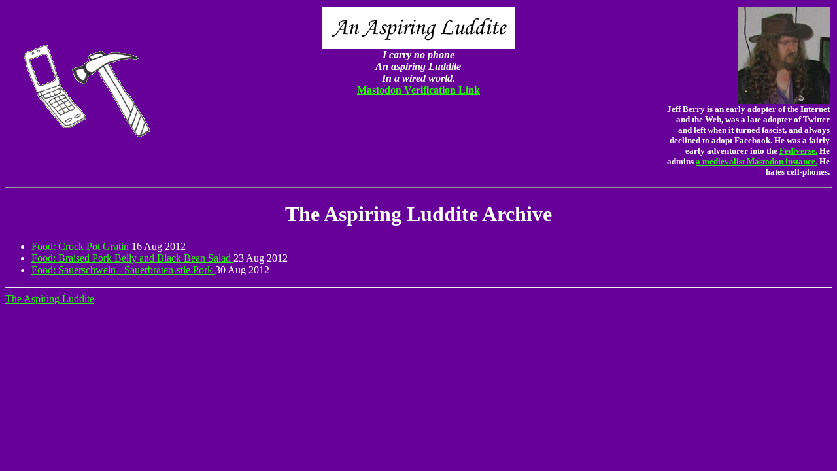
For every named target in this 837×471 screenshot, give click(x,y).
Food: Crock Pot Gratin (81, 246)
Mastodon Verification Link (418, 90)
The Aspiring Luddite (49, 298)
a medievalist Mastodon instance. (756, 161)
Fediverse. (798, 151)
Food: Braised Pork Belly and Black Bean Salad (132, 258)
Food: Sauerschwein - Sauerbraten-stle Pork (123, 269)
